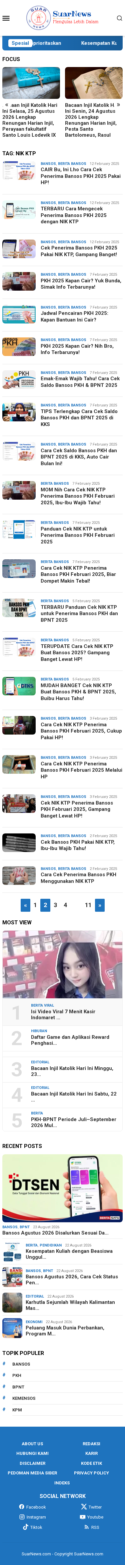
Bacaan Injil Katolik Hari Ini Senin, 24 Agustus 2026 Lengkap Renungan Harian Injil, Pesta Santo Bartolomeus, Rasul (29, 120)
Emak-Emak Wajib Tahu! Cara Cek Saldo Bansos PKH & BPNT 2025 (80, 382)
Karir (91, 1453)
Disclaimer (32, 1463)
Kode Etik (91, 1463)
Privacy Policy (91, 1472)
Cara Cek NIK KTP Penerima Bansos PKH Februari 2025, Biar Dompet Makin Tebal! (78, 574)
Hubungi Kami (32, 1453)
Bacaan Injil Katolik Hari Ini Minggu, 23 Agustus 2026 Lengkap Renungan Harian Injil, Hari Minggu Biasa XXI (92, 117)
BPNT (25, 1227)
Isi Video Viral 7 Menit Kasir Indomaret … (63, 1015)
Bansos (48, 164)
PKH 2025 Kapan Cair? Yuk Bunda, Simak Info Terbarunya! (81, 284)
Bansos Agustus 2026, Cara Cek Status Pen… (72, 1280)
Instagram (36, 1517)
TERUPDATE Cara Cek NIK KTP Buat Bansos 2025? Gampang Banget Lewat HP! (77, 652)
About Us (32, 1443)
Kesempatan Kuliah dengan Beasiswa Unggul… (69, 1254)
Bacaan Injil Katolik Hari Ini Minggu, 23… (72, 1071)
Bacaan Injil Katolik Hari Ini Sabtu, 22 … (74, 1097)
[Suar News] (62, 17)
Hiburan (39, 1031)
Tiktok (36, 1527)
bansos (21, 1364)
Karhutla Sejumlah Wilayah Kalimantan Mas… (70, 1305)
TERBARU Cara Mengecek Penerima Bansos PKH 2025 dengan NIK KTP (74, 215)
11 (88, 904)
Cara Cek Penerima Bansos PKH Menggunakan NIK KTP (78, 878)
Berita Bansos (72, 164)
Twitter (95, 1507)
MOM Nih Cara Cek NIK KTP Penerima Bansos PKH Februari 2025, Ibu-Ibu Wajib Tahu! (78, 496)
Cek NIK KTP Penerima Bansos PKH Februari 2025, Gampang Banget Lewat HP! (77, 809)
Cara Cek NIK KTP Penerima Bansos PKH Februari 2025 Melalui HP (81, 770)
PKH (16, 1375)
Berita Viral (42, 1005)
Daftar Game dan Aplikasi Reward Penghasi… (70, 1040)
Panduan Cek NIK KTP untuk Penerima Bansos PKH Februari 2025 (78, 535)
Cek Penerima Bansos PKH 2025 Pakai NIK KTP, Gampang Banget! (79, 251)
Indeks (62, 1482)
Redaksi (91, 1443)
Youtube (95, 1517)
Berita (37, 1113)
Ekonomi (34, 1322)
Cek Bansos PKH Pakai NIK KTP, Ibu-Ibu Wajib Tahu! (78, 845)
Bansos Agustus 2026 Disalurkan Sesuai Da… (55, 1233)
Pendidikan (51, 1245)
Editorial (40, 1062)
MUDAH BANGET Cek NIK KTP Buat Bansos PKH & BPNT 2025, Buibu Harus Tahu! (78, 691)
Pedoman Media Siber (32, 1472)
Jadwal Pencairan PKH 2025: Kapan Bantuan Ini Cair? (74, 316)
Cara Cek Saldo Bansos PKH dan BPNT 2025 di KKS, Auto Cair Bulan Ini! (79, 457)
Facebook (36, 1507)
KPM (17, 1409)
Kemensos (23, 1398)
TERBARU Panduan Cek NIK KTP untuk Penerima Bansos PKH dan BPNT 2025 (79, 613)
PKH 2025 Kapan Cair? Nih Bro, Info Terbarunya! (77, 349)
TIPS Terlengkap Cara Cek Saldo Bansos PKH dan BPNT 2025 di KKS (79, 417)
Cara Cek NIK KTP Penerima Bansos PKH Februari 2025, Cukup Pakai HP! (81, 731)
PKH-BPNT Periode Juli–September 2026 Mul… (73, 1122)
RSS (95, 1527)
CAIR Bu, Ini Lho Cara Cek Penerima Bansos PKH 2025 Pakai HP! (81, 176)
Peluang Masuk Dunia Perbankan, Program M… (65, 1331)
